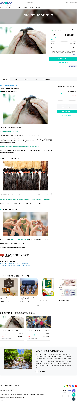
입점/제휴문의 (16, 385)
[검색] (49, 3)
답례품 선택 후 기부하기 (63, 59)
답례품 (1, 7)
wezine (31, 7)
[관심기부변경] (72, 30)
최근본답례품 (73, 399)
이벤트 (25, 7)
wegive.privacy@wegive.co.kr (18, 397)
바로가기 (11, 390)
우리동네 (38, 7)
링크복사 (75, 30)
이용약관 (1, 385)
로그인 (67, 2)
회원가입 (71, 2)
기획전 (19, 7)
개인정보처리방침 (8, 385)
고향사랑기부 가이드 (73, 66)
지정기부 (8, 7)
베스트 (14, 7)
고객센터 (75, 2)
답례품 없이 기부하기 (63, 62)
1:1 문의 (70, 396)
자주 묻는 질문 (65, 396)
